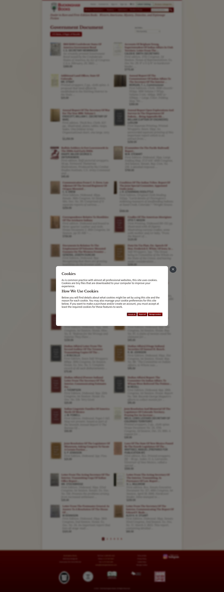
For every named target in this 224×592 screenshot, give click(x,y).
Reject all (142, 314)
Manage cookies (155, 314)
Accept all (131, 314)
